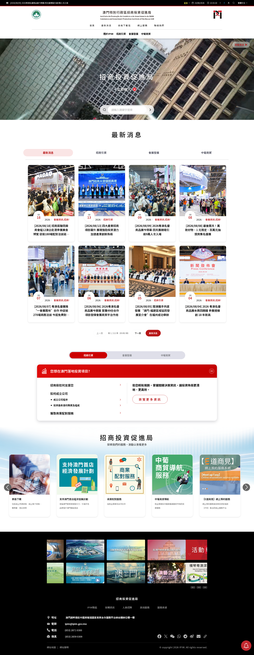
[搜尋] (233, 2)
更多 (186, 3)
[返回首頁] (36, 14)
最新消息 (106, 25)
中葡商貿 (206, 153)
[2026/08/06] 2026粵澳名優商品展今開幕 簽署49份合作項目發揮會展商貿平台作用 (44, 3)
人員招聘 (127, 607)
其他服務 (144, 607)
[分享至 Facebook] (159, 636)
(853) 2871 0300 (73, 630)
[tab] (88, 355)
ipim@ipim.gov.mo (76, 623)
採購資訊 (110, 607)
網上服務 (142, 25)
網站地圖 (51, 647)
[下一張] (246, 487)
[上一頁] (193, 587)
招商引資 (101, 153)
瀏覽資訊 (241, 44)
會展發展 (154, 153)
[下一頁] (205, 587)
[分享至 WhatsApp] (179, 636)
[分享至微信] (172, 636)
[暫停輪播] (199, 587)
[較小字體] (221, 3)
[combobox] (127, 110)
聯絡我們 (159, 25)
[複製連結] (205, 636)
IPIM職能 (92, 607)
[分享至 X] (165, 636)
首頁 (92, 25)
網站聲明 (64, 647)
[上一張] (7, 487)
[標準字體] (224, 3)
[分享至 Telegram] (185, 636)
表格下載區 (124, 25)
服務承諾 (162, 607)
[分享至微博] (192, 636)
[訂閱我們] (246, 645)
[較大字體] (227, 3)
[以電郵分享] (199, 636)
